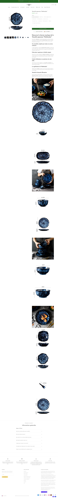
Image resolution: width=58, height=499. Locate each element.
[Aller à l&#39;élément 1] (5, 37)
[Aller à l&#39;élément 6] (18, 37)
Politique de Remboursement (27, 476)
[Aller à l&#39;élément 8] (23, 37)
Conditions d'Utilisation (26, 479)
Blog (42, 7)
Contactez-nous (25, 475)
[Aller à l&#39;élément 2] (8, 37)
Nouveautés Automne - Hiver (15, 7)
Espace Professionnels (47, 7)
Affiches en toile (38, 7)
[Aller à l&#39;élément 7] (20, 37)
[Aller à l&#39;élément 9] (25, 37)
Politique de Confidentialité (27, 477)
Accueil (9, 7)
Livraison (25, 481)
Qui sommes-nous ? (26, 472)
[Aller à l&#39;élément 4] (13, 37)
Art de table (27, 7)
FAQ (24, 483)
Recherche (25, 471)
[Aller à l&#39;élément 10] (28, 37)
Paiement (25, 480)
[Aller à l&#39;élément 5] (15, 37)
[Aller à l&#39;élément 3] (10, 37)
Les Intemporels (22, 7)
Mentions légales (26, 473)
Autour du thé (32, 7)
